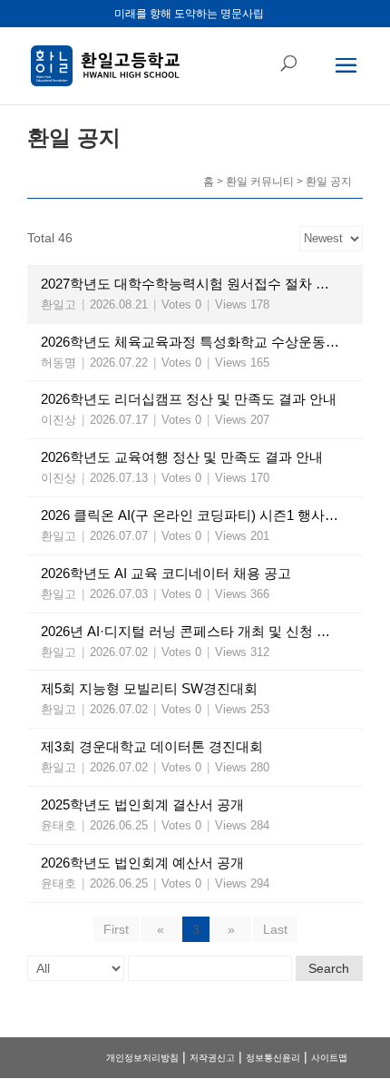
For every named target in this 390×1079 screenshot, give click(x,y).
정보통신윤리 (273, 1058)
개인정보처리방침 (142, 1058)
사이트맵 (329, 1058)
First (116, 929)
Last (275, 929)
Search (328, 968)
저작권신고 (212, 1058)
